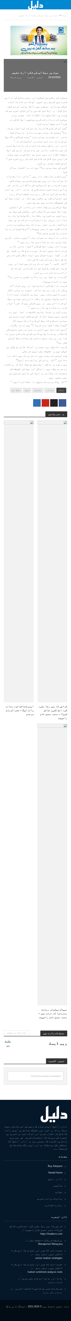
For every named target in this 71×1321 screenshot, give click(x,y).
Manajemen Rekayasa (50, 1244)
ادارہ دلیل (55, 1179)
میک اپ (16, 390)
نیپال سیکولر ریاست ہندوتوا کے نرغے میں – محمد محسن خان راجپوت (52, 1013)
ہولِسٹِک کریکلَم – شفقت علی (45, 1240)
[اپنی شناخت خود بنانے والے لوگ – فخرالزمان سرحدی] (19, 561)
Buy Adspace (55, 1166)
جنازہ (50, 390)
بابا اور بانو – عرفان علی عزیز (42, 1278)
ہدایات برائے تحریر (49, 1198)
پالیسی (57, 1185)
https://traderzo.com (51, 1233)
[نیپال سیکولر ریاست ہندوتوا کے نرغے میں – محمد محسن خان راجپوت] (52, 864)
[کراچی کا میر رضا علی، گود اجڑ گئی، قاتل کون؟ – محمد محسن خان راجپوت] (52, 561)
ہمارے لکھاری (53, 1205)
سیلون (37, 390)
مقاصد (58, 1192)
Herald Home (55, 1172)
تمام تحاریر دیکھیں (16, 1033)
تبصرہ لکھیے (35, 77)
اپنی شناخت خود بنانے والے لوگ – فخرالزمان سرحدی (20, 710)
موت (27, 390)
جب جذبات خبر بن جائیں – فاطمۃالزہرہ (38, 1288)
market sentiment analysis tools (44, 1271)
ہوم (65, 15)
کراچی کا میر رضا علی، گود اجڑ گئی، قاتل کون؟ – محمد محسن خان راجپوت (52, 712)
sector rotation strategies (48, 1258)
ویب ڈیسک (16, 77)
